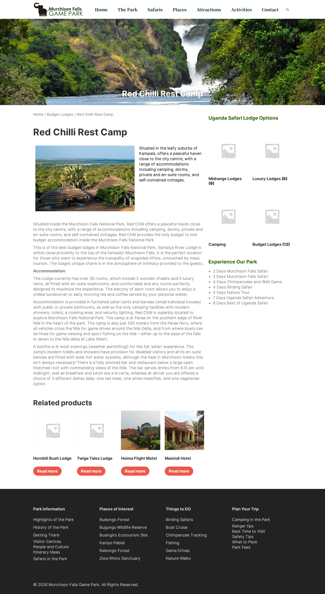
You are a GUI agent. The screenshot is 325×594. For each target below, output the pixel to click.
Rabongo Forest (114, 550)
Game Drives (177, 550)
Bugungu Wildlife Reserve (123, 527)
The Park (128, 9)
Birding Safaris (179, 519)
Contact (270, 9)
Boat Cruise (176, 527)
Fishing (172, 542)
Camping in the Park (251, 519)
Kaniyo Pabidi (112, 542)
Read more (47, 471)
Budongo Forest (114, 519)
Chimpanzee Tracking (186, 535)
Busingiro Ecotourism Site (123, 535)
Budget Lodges (60, 114)
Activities (241, 9)
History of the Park (51, 527)
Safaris (155, 9)
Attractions (209, 9)
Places (180, 9)
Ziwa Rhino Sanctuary (119, 558)
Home (101, 9)
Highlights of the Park (53, 519)
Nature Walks (178, 558)
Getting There (46, 535)
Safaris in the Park (50, 558)
